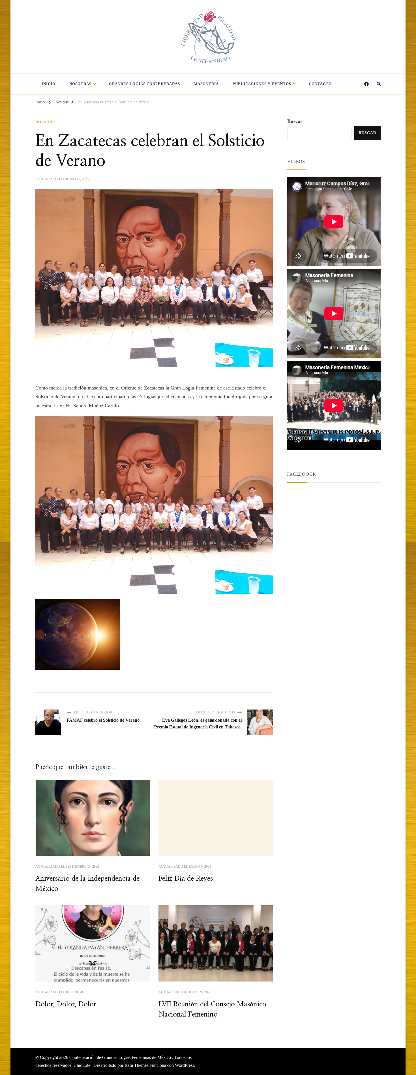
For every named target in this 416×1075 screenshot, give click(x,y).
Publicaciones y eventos (262, 84)
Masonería (206, 84)
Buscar (295, 121)
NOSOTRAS (80, 84)
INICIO (48, 84)
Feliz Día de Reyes (185, 878)
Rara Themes (136, 1065)
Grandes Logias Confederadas (144, 84)
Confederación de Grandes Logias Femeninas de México (120, 1057)
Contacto (320, 84)
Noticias (45, 122)
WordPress (184, 1065)
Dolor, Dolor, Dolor (65, 1004)
